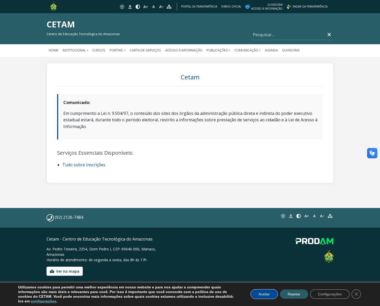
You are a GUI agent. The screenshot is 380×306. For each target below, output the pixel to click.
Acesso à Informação (183, 50)
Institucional (74, 50)
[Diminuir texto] (161, 7)
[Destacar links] (129, 7)
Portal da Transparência (199, 6)
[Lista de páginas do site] (330, 216)
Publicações (217, 50)
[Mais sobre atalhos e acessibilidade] (282, 216)
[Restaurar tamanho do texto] (153, 7)
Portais (116, 50)
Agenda (271, 50)
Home (53, 50)
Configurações (330, 294)
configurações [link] (43, 301)
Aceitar (264, 294)
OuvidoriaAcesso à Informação (267, 6)
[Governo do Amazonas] (53, 6)
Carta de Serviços (145, 50)
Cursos (98, 50)
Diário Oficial (231, 6)
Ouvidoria (291, 50)
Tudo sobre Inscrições (83, 165)
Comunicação (246, 50)
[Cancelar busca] (329, 35)
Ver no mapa (67, 271)
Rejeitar (294, 294)
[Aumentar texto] (145, 7)
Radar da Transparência (310, 6)
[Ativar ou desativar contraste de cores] (137, 7)
